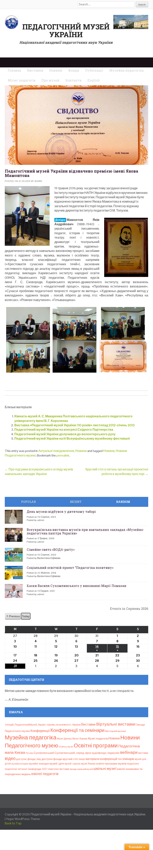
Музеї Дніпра (64, 738)
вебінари (129, 752)
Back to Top (13, 823)
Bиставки (88, 724)
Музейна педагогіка (30, 737)
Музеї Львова (79, 738)
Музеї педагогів (98, 738)
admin (38, 181)
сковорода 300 (37, 769)
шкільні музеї (104, 768)
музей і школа (72, 763)
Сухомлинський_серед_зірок (73, 753)
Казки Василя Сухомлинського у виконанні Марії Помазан (76, 586)
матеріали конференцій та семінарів (109, 759)
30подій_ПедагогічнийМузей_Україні (25, 724)
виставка (143, 753)
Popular (28, 502)
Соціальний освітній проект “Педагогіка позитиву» (70, 567)
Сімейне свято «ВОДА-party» (51, 549)
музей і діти (56, 763)
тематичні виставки (58, 769)
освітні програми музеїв (111, 763)
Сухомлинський (44, 753)
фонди (73, 769)
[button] (13, 616)
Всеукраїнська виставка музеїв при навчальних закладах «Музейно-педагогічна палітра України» (85, 531)
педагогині (133, 763)
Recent (75, 502)
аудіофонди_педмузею (106, 753)
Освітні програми (96, 745)
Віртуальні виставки (115, 724)
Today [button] (25, 616)
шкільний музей (85, 769)
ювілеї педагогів (45, 773)
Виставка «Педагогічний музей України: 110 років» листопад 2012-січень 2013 (74, 425)
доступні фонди (52, 759)
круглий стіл (70, 759)
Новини (81, 451)
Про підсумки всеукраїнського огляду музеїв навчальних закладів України (39, 471)
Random (123, 502)
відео (10, 758)
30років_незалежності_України (63, 724)
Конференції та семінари (77, 730)
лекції (81, 759)
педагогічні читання (16, 769)
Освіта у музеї (66, 746)
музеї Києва (88, 763)
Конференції (40, 731)
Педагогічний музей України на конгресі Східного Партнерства (63, 429)
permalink (62, 455)
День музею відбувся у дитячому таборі (61, 511)
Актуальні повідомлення (56, 451)
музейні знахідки (39, 763)
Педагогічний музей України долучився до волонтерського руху (65, 434)
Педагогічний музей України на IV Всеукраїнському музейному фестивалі (72, 438)
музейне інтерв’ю (19, 763)
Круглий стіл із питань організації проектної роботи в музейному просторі (116, 471)
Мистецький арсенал (115, 731)
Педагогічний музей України (66, 30)
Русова (29, 753)
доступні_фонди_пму (28, 759)
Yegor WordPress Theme (23, 819)
